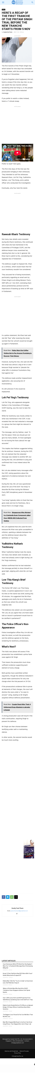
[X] (16, 897)
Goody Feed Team (7, 32)
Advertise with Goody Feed (11, 1051)
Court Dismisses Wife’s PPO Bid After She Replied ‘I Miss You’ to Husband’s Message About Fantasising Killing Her (18, 966)
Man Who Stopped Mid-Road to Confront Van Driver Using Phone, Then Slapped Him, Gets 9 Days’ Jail (17, 1023)
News (3, 9)
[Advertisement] (17, 125)
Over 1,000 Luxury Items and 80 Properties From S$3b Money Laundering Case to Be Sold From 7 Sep (18, 998)
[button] (3, 2)
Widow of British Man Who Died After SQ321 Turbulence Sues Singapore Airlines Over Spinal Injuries (16, 990)
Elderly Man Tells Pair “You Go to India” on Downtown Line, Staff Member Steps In (18, 982)
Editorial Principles (24, 1051)
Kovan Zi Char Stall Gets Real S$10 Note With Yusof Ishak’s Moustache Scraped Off (17, 974)
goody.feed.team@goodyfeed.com (19, 910)
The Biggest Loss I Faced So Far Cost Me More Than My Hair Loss (18, 1015)
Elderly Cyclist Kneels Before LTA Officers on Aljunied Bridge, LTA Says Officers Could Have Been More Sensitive (18, 1007)
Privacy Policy (17, 1053)
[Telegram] (8, 897)
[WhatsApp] (12, 897)
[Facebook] (3, 897)
